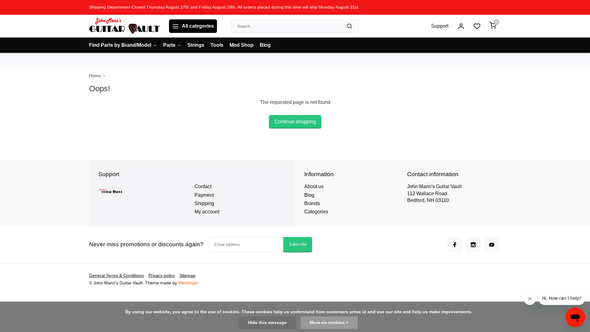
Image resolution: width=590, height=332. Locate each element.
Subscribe (298, 244)
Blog (265, 45)
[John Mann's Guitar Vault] (124, 26)
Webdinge (188, 283)
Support (439, 26)
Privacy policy (161, 275)
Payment (204, 195)
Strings (195, 45)
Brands (312, 203)
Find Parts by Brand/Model (120, 45)
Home (95, 75)
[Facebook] (454, 244)
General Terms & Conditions (116, 275)
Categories (316, 211)
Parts (169, 45)
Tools (216, 45)
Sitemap (187, 275)
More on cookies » (329, 322)
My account (207, 211)
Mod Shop (242, 45)
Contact (203, 186)
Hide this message (267, 322)
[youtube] (491, 244)
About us (314, 186)
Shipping (204, 203)
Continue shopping (295, 121)
